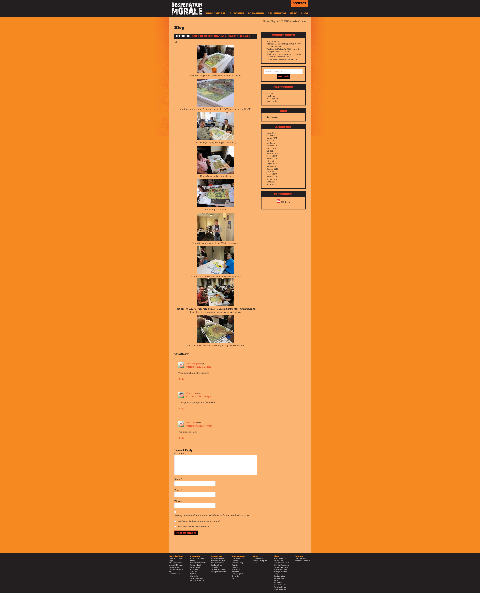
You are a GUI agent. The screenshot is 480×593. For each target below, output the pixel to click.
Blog (304, 13)
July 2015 (270, 151)
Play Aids (237, 13)
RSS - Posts (285, 202)
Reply (181, 379)
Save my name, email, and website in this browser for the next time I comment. (212, 515)
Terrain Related (195, 565)
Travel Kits (235, 576)
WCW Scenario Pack (218, 558)
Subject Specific (195, 567)
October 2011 (272, 179)
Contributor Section (197, 580)
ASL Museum (277, 13)
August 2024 (271, 138)
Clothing (235, 567)
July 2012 (270, 171)
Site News (270, 96)
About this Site (258, 558)
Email (178, 490)
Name (178, 479)
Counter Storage (238, 563)
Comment (179, 453)
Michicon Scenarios (218, 561)
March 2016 (271, 148)
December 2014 (273, 159)
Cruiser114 (191, 393)
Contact (299, 3)
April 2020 (270, 143)
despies (269, 93)
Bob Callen (191, 422)
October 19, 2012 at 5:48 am (199, 426)
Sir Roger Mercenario (218, 572)
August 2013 (271, 164)
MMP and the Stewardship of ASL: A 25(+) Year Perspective (281, 563)
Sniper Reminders (196, 578)
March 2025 (271, 133)
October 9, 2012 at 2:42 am (199, 367)
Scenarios (256, 13)
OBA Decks (194, 576)
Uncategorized (272, 98)
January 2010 (271, 184)
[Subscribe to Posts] (278, 202)
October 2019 (272, 146)
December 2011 (272, 177)
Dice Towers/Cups (238, 558)
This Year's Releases (176, 563)
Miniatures (236, 572)
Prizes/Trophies (237, 574)
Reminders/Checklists (198, 563)
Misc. (234, 578)
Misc (293, 13)
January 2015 (271, 156)
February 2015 (272, 153)
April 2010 (270, 182)
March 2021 (271, 141)
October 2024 (272, 135)
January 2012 (271, 174)
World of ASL (216, 13)
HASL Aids (194, 569)
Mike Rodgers (193, 363)
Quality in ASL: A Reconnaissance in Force (283, 54)
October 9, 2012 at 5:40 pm (199, 396)
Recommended (174, 574)
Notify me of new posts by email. (193, 526)
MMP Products (174, 567)
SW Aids (193, 574)
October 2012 (272, 169)
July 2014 (270, 161)
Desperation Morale (187, 8)
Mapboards (236, 569)
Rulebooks (235, 561)
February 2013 (272, 166)
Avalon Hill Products (176, 565)
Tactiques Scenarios (218, 563)
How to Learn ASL (274, 41)
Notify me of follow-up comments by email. (199, 521)
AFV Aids (193, 572)
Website (178, 501)
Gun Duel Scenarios (218, 569)
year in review (272, 101)
